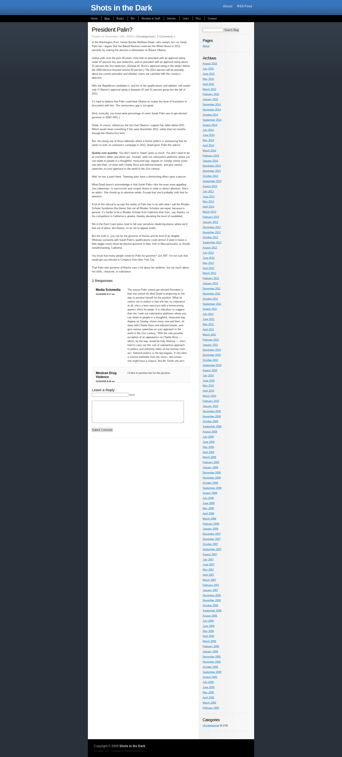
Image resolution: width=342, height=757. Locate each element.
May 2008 (208, 508)
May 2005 (208, 692)
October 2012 (210, 237)
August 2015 (210, 63)
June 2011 (208, 319)
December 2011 (211, 288)
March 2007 (209, 579)
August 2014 (210, 125)
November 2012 (212, 232)
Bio (133, 18)
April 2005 (208, 697)
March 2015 (209, 89)
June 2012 (209, 257)
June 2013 (209, 196)
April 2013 (208, 206)
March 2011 (209, 334)
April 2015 (208, 84)
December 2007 (212, 533)
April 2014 (208, 145)
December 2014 (212, 104)
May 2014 (208, 140)
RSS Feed (244, 6)
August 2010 (210, 370)
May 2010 (208, 385)
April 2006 (208, 636)
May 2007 (208, 569)
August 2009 (210, 431)
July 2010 (208, 375)
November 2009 (212, 416)
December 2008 (212, 472)
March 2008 (209, 518)
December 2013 (212, 165)
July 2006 (208, 620)
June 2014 (209, 135)
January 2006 (210, 651)
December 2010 (212, 349)
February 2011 (211, 339)
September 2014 (212, 119)
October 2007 (210, 544)
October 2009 (210, 421)
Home (94, 18)
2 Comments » (166, 36)
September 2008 (212, 488)
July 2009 (208, 436)
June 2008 (209, 503)
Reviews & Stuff (151, 18)
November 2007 (212, 539)
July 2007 (208, 559)
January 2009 (210, 467)
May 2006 (208, 631)
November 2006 (212, 600)
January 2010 (210, 406)
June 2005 (209, 687)
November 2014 (212, 109)
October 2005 (210, 666)
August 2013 (210, 186)
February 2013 (211, 216)
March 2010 (209, 395)
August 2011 (210, 308)
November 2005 (212, 661)
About (227, 6)
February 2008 (211, 523)
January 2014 (210, 160)
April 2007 (208, 574)
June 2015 (209, 73)
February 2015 (211, 94)
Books (120, 18)
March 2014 (209, 150)
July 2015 (208, 68)
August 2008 (210, 492)
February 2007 (211, 585)
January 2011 (210, 344)
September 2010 (212, 365)
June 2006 (209, 626)
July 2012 (208, 252)
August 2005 (210, 677)
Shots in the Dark (121, 7)
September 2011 (212, 303)
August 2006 (210, 615)
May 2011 (208, 324)
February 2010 (211, 401)
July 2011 (208, 314)
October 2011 (210, 298)
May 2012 (208, 263)
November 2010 (212, 354)
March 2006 (209, 641)
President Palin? (112, 29)
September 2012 (212, 242)
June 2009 (209, 441)
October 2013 (210, 176)
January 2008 (210, 528)
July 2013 (208, 191)
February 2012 (211, 278)
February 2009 (211, 462)
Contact (212, 18)
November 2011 (211, 293)
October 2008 (210, 482)
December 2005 (212, 656)
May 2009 (208, 447)
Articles (171, 18)
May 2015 (208, 78)
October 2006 (210, 605)
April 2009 (208, 452)
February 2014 (211, 155)
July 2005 (208, 682)
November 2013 (212, 170)
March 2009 (209, 457)
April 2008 (208, 513)
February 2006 (211, 646)
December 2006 (212, 595)
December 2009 (212, 411)
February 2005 (211, 707)
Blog (107, 18)
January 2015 (210, 99)
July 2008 (208, 498)
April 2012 (208, 268)
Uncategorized (145, 36)
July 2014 (208, 130)
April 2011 (208, 329)
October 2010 (210, 360)
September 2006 (212, 610)
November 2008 (212, 477)
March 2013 (209, 211)
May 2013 (208, 201)
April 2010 (208, 390)
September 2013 (212, 181)
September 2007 (212, 549)
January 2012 (210, 283)
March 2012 (209, 273)
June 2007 (209, 564)
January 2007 (210, 590)
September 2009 (212, 426)
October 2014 (210, 114)
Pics (198, 18)
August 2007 (210, 554)
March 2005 (209, 702)
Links (186, 18)
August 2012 (210, 247)
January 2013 (210, 222)
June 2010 (209, 380)
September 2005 (212, 672)
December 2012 (212, 227)
